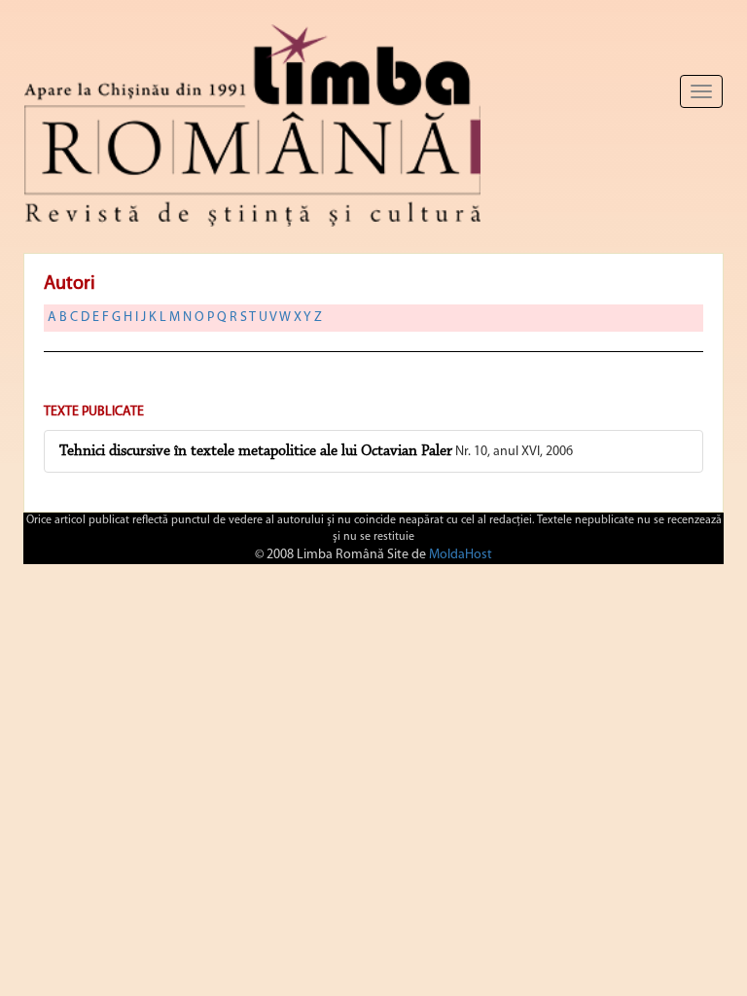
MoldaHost (460, 555)
